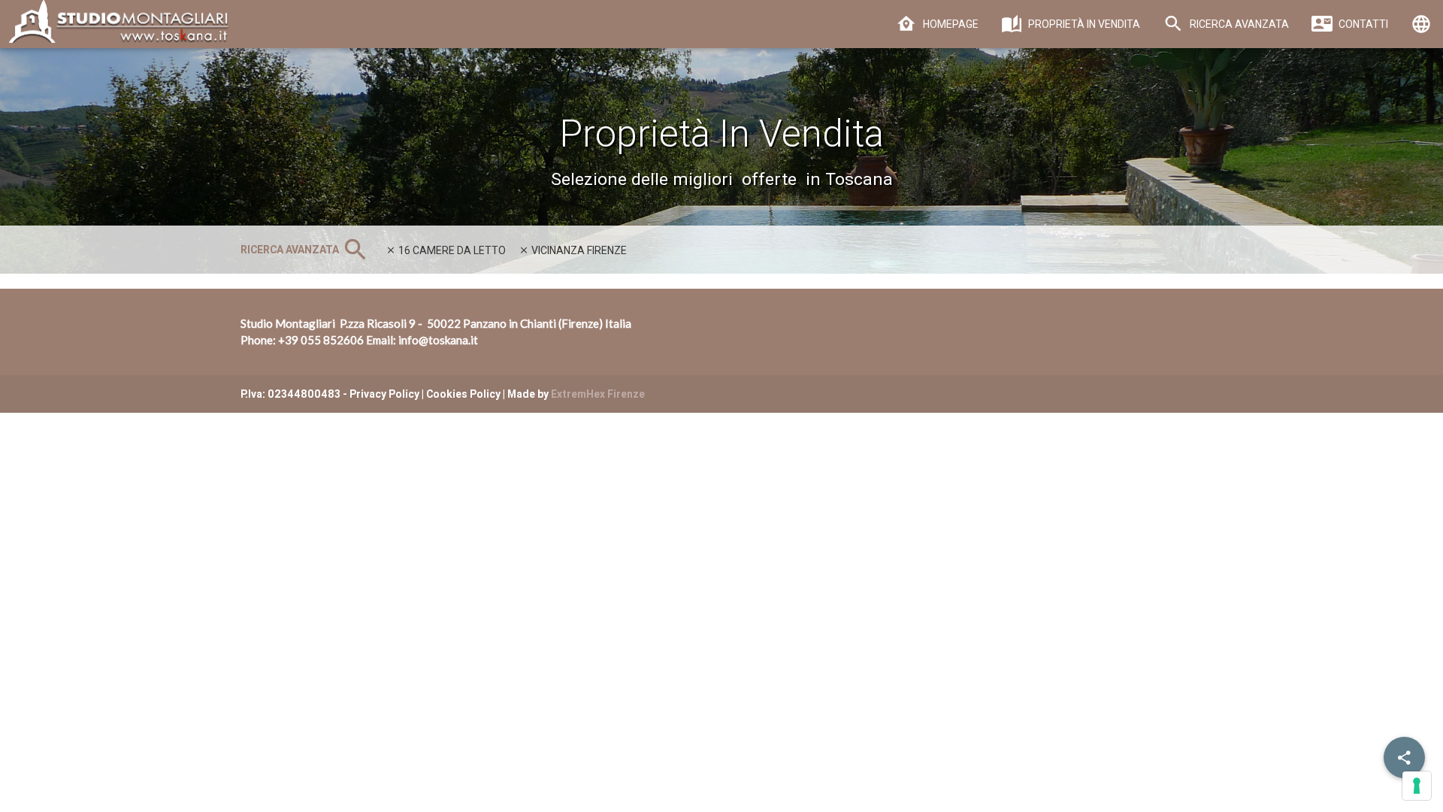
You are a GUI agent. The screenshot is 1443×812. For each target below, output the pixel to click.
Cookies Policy (463, 394)
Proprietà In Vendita (1083, 24)
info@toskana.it (438, 340)
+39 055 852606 (321, 340)
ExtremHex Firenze (598, 394)
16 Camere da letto (451, 250)
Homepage (950, 24)
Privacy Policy (384, 394)
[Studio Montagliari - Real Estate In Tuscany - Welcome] (115, 29)
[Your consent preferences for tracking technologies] (1416, 785)
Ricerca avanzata (1238, 24)
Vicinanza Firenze (578, 250)
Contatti (1362, 24)
